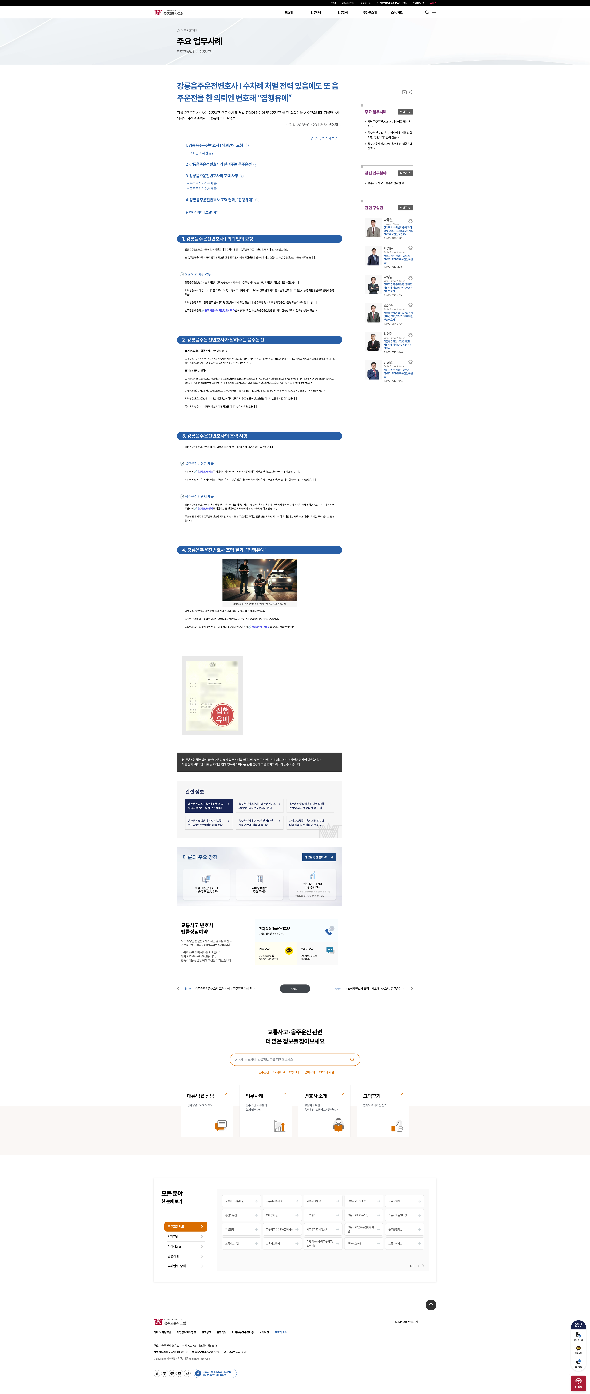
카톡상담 (578, 1353)
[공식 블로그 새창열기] (164, 1373)
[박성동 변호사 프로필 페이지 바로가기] (389, 257)
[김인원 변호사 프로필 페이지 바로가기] (389, 343)
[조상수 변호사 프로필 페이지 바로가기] (389, 314)
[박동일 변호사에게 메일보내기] (410, 220)
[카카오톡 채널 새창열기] (172, 1373)
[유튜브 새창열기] (179, 1373)
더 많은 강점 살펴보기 (316, 857)
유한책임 (221, 1332)
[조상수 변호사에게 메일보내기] (410, 305)
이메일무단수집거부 (243, 1332)
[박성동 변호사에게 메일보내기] (410, 248)
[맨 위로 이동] (431, 1305)
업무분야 (343, 12)
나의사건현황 (348, 3)
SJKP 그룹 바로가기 (406, 1322)
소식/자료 (397, 12)
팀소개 (289, 12)
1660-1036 (393, 3)
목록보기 (295, 988)
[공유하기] (410, 92)
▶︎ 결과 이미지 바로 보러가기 (202, 212)
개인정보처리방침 (186, 1332)
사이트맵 (264, 1332)
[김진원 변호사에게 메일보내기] (410, 362)
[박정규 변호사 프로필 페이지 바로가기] (389, 286)
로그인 (333, 3)
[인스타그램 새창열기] (187, 1373)
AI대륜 (433, 3)
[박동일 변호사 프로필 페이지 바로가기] (389, 229)
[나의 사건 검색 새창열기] (157, 1373)
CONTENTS (324, 139)
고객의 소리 (365, 3)
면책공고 (206, 1332)
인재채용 (417, 3)
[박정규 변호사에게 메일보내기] (410, 277)
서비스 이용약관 (162, 1332)
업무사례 (316, 12)
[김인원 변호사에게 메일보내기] (410, 334)
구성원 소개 (369, 12)
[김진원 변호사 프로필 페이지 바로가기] (389, 371)
